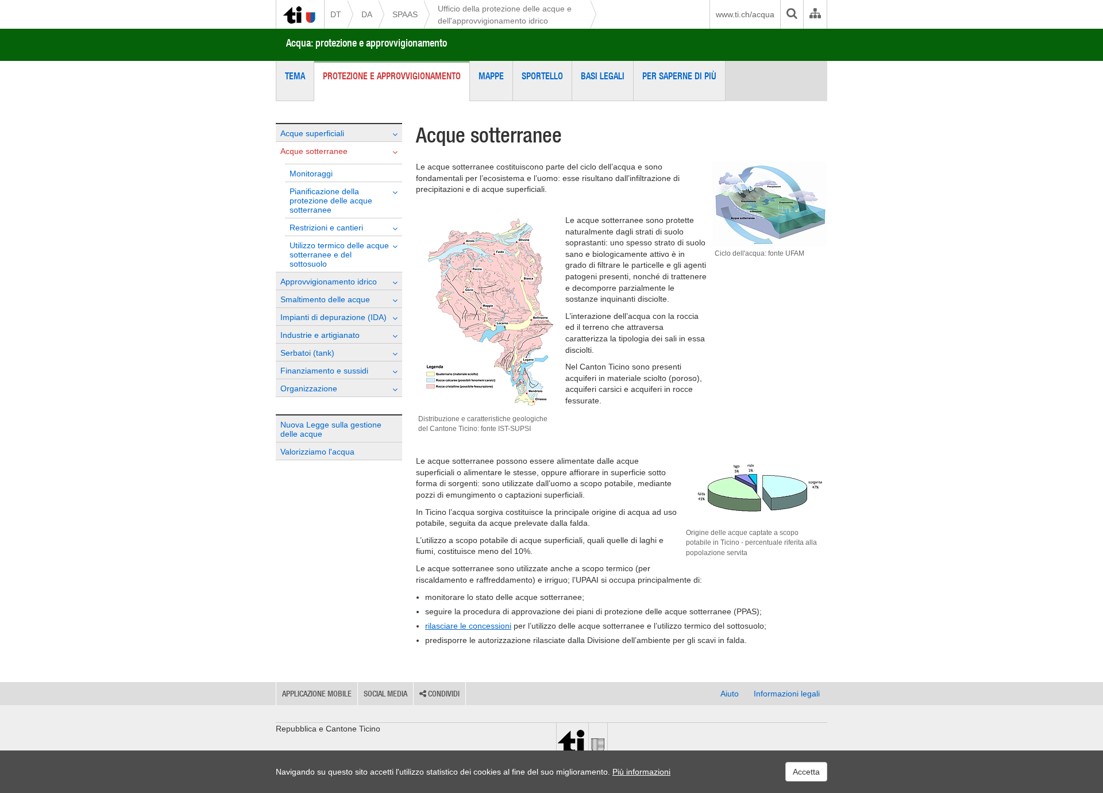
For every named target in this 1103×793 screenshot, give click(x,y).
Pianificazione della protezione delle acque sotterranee (331, 200)
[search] (791, 14)
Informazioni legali (787, 693)
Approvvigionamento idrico (328, 281)
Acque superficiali (312, 133)
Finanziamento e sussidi (324, 370)
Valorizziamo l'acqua (317, 451)
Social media (385, 693)
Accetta (806, 771)
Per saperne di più (679, 76)
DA (366, 14)
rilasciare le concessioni (468, 625)
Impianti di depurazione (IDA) (333, 317)
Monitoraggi (311, 173)
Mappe (491, 76)
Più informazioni (641, 771)
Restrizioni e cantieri (326, 227)
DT (335, 14)
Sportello (542, 76)
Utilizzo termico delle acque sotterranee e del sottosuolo (339, 254)
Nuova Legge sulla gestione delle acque (330, 429)
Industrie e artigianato (320, 335)
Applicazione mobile (317, 693)
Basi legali (602, 76)
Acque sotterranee (314, 151)
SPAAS (405, 14)
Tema (295, 76)
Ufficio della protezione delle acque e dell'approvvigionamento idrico (505, 14)
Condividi (443, 693)
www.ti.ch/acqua (745, 14)
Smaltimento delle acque (325, 299)
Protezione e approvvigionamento (392, 76)
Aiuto (729, 693)
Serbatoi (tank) (307, 352)
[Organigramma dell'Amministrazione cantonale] (815, 14)
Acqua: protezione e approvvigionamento (366, 42)
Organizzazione (308, 388)
